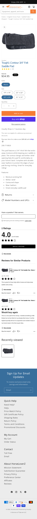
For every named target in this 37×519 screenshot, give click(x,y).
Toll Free (8, 453)
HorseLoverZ (14, 509)
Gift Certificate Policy (14, 414)
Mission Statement (12, 467)
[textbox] (18, 216)
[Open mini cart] (33, 6)
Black (6, 85)
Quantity (4, 102)
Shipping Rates (11, 417)
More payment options (18, 124)
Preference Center (12, 477)
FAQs (6, 408)
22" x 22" (19, 93)
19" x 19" (7, 93)
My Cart (7, 438)
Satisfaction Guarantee (14, 471)
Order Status (10, 442)
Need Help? (9, 404)
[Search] (33, 11)
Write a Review (18, 246)
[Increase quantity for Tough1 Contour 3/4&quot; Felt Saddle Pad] (13, 106)
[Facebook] (11, 492)
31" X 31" (19, 97)
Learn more (28, 220)
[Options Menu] (34, 293)
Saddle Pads (26, 17)
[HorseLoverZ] (14, 6)
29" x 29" (7, 97)
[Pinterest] (25, 492)
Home (4, 17)
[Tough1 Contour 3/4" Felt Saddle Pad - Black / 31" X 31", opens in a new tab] (5, 270)
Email (6, 456)
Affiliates (8, 480)
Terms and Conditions (14, 424)
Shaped (4, 19)
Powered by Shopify (25, 509)
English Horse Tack (14, 17)
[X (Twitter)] (20, 492)
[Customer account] (29, 6)
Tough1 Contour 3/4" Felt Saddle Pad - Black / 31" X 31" (22, 271)
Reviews (8, 483)
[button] (18, 194)
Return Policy (10, 421)
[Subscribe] (30, 390)
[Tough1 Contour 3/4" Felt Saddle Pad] (8, 351)
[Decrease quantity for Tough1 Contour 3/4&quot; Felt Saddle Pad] (4, 106)
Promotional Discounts (14, 427)
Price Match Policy (12, 411)
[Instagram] (16, 492)
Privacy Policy (10, 474)
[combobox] (18, 11)
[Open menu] (3, 6)
